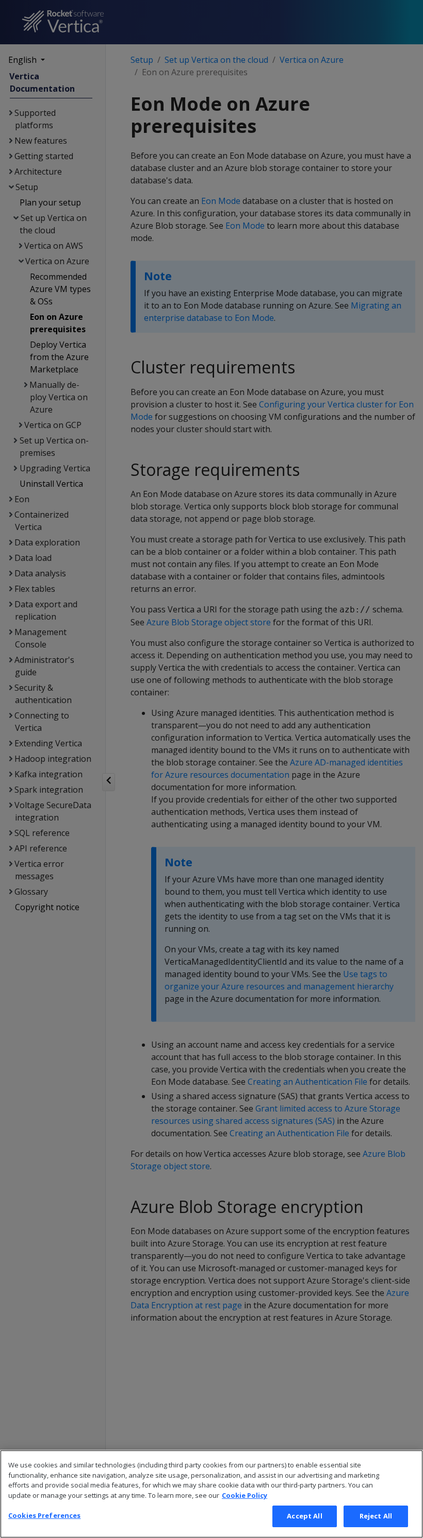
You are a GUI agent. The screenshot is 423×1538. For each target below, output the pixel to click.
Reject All (376, 1515)
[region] (211, 1494)
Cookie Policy (244, 1495)
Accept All (304, 1515)
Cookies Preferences (44, 1515)
